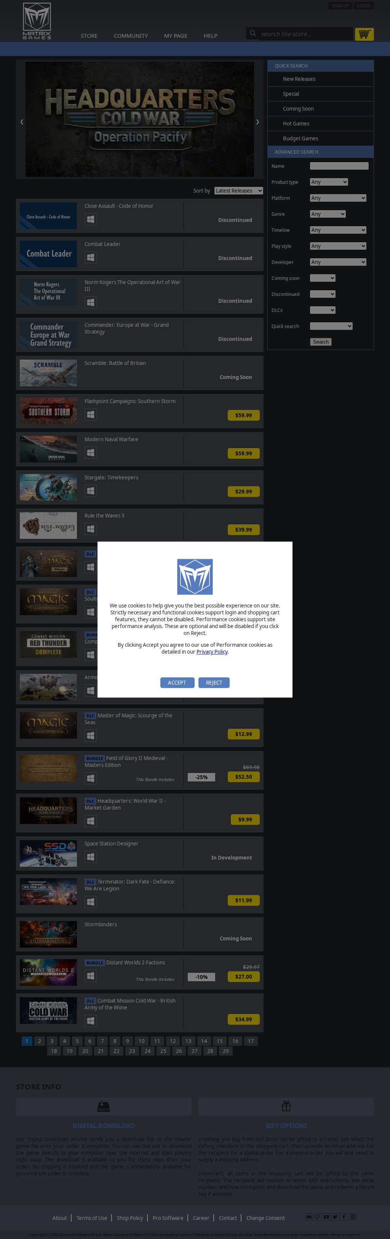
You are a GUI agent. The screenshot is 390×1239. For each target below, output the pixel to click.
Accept (177, 682)
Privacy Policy (212, 652)
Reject (214, 682)
